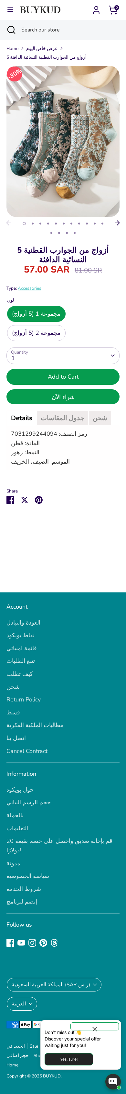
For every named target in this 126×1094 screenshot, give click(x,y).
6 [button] (64, 224)
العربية (19, 1003)
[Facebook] (10, 943)
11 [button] (102, 224)
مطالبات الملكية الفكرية (35, 725)
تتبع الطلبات (20, 661)
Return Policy (23, 699)
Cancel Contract (26, 751)
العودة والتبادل (23, 622)
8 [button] (79, 224)
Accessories (29, 288)
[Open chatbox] (113, 1081)
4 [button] (48, 224)
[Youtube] (21, 943)
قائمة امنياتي (21, 648)
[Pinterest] (43, 943)
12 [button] (51, 233)
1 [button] (24, 223)
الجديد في (15, 1046)
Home (12, 48)
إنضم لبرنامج (21, 902)
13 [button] (59, 233)
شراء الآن (63, 397)
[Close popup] (95, 1026)
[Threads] (54, 943)
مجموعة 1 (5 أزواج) (36, 314)
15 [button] (75, 233)
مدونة (13, 863)
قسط (13, 712)
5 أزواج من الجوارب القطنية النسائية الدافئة (46, 57)
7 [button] (71, 224)
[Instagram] (32, 943)
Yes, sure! (69, 1059)
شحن (13, 687)
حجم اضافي (17, 1055)
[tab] (21, 418)
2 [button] (33, 224)
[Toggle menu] (10, 10)
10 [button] (95, 224)
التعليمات (17, 828)
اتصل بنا (16, 738)
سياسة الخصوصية (27, 876)
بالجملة (15, 815)
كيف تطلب (19, 674)
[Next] (117, 223)
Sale (34, 1046)
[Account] (96, 8)
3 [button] (40, 224)
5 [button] (56, 224)
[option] (63, 141)
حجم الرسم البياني (28, 802)
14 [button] (67, 233)
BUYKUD (52, 1076)
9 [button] (87, 224)
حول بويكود (20, 790)
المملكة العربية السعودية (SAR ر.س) (51, 984)
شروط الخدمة (23, 889)
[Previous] (9, 223)
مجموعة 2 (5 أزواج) (36, 333)
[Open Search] (10, 30)
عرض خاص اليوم (42, 48)
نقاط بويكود (20, 635)
